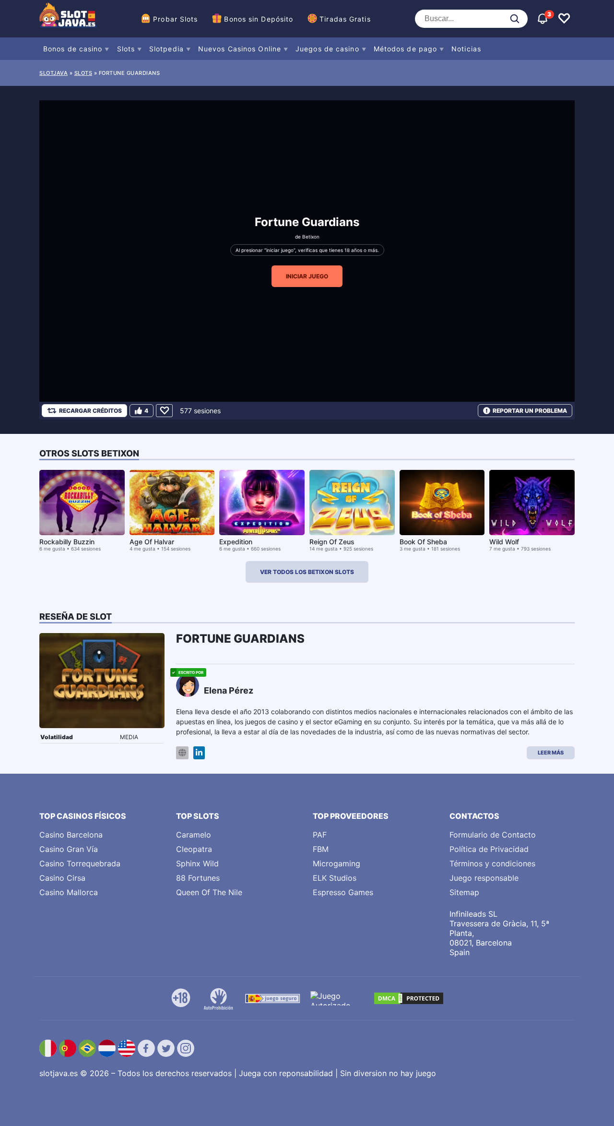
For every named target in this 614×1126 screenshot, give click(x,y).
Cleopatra (194, 849)
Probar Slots (175, 19)
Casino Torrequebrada (79, 863)
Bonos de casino (73, 49)
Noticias (466, 49)
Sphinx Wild (197, 863)
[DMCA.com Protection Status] (408, 998)
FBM (321, 849)
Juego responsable (484, 878)
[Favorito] (164, 410)
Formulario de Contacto (492, 834)
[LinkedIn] (199, 752)
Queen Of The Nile (209, 892)
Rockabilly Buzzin (66, 542)
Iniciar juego (307, 276)
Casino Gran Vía (68, 849)
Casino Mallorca (68, 892)
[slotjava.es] (68, 19)
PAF (320, 834)
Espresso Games (343, 892)
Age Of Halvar (152, 542)
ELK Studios (334, 878)
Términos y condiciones (492, 863)
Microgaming (336, 863)
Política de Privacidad (489, 849)
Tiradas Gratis (344, 19)
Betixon (310, 237)
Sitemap (464, 892)
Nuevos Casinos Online (239, 49)
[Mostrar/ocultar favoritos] (564, 18)
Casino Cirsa (62, 878)
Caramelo (193, 834)
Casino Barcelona (71, 834)
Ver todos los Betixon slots (307, 571)
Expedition (235, 542)
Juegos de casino (327, 49)
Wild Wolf (504, 542)
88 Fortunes (198, 878)
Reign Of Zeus (331, 542)
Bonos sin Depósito (258, 19)
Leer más (551, 752)
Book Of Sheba (423, 542)
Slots (126, 49)
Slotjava (53, 73)
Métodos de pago (405, 49)
